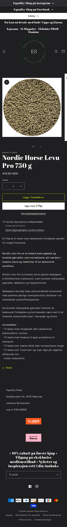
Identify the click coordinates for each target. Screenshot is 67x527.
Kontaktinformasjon (43, 520)
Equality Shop (33, 511)
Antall (5, 180)
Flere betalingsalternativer (33, 213)
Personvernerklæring (52, 515)
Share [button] (9, 367)
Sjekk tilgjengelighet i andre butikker (24, 230)
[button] (3, 51)
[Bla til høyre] (40, 146)
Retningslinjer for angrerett (28, 515)
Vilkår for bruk (25, 520)
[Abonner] (57, 474)
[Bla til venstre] (26, 146)
